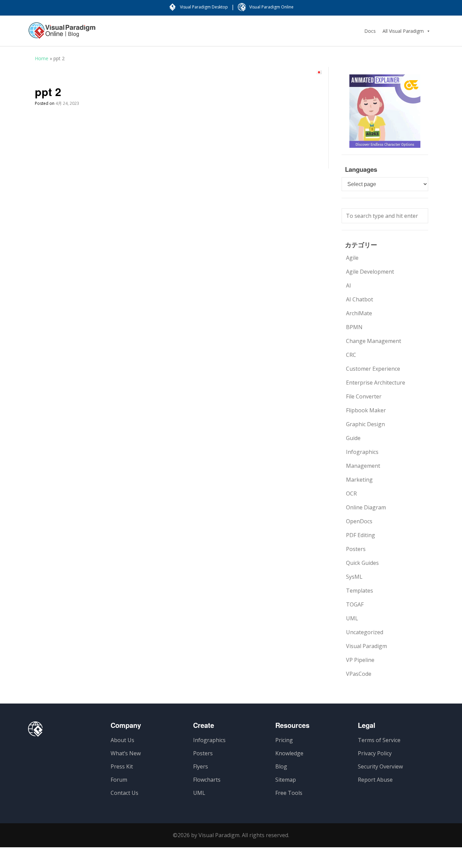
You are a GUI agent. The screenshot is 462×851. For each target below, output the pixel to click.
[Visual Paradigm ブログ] (62, 34)
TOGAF (355, 604)
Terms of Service (379, 740)
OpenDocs (359, 521)
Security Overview (380, 766)
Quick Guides (362, 563)
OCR (351, 493)
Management (363, 465)
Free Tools (288, 793)
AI (348, 285)
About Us (122, 740)
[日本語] (319, 72)
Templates (359, 590)
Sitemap (285, 779)
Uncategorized (364, 632)
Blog (281, 766)
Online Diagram (366, 507)
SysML (354, 576)
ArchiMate (359, 313)
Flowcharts (207, 779)
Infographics (362, 452)
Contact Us (124, 793)
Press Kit (122, 766)
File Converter (364, 396)
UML (352, 618)
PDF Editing (360, 535)
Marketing (359, 479)
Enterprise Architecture (375, 382)
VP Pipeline (360, 660)
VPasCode (358, 673)
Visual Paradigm (366, 646)
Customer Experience (373, 368)
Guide (353, 438)
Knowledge (289, 753)
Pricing (284, 740)
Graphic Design (365, 424)
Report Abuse (375, 779)
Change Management (373, 341)
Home (41, 58)
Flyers (200, 766)
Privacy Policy (375, 753)
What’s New (126, 753)
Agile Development (370, 271)
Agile (352, 257)
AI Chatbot (359, 299)
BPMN (354, 327)
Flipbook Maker (366, 410)
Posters (356, 549)
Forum (119, 779)
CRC (351, 355)
